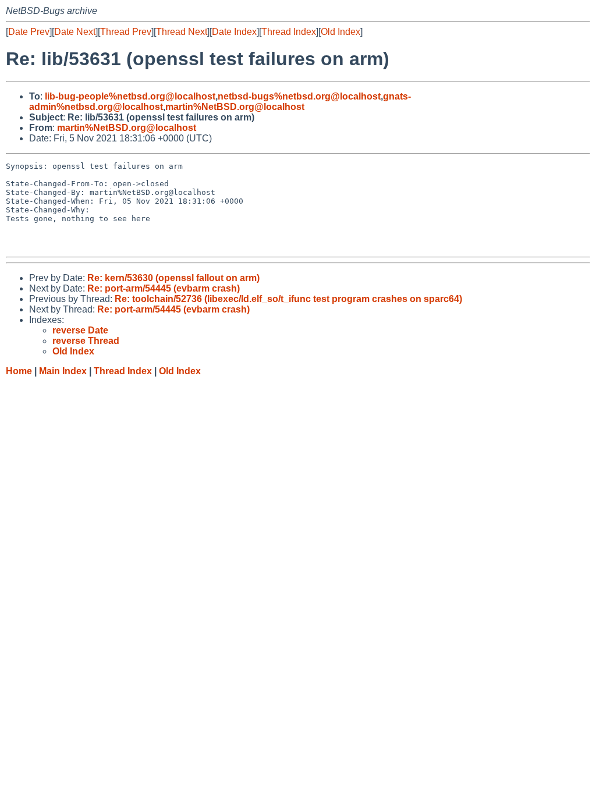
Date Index (234, 32)
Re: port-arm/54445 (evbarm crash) (163, 288)
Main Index (63, 371)
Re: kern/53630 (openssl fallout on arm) (173, 278)
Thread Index (288, 32)
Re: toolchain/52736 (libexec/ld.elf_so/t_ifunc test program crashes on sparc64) (288, 299)
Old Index (340, 32)
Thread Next (181, 32)
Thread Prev (125, 32)
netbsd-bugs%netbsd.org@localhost (299, 96)
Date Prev (28, 32)
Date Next (74, 32)
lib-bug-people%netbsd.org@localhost (130, 96)
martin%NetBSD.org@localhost (234, 107)
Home (19, 371)
